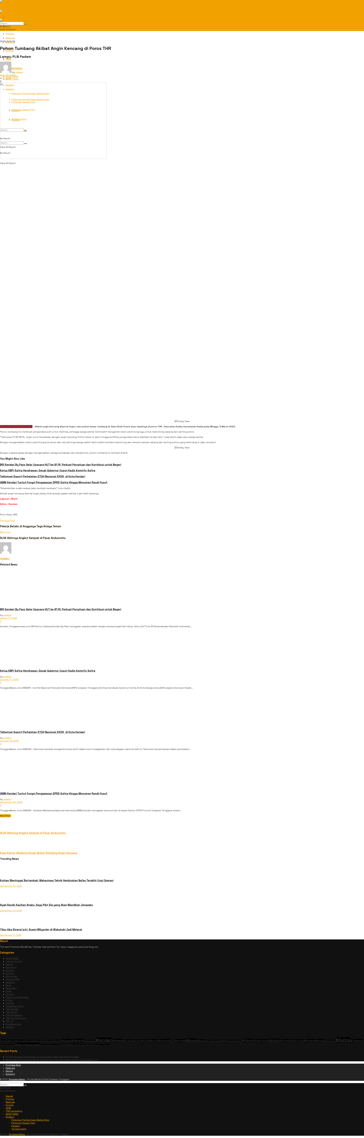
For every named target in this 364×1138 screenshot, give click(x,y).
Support (10, 1074)
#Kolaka (117, 1040)
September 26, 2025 (11, 802)
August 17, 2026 (8, 618)
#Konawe (127, 1040)
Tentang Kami (18, 1128)
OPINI (8, 59)
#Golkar (57, 1041)
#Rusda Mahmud (314, 1040)
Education (11, 967)
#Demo (37, 1041)
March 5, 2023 (7, 75)
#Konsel (145, 1040)
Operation (11, 988)
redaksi (19, 72)
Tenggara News (16, 1079)
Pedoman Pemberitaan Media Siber (30, 1120)
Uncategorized (13, 1024)
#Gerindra (50, 1041)
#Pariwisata (216, 1041)
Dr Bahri (82, 1045)
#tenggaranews (27, 1045)
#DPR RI (43, 1041)
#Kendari (104, 1040)
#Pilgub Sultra (261, 1040)
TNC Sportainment (16, 1018)
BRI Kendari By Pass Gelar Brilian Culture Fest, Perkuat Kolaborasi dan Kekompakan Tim (52, 1059)
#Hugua (66, 1040)
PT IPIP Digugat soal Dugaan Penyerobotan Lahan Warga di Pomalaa (42, 1056)
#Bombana (29, 1041)
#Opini (208, 1041)
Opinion (10, 994)
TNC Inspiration (14, 1015)
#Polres (284, 1040)
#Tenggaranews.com (49, 1045)
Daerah (9, 964)
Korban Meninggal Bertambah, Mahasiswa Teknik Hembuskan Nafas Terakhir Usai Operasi (56, 880)
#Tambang (357, 1040)
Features (10, 1068)
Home (3, 41)
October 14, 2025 (9, 740)
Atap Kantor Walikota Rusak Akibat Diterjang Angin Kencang (38, 853)
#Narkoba (200, 1040)
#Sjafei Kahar (329, 1041)
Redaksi (10, 1117)
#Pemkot (230, 1041)
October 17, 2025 (9, 679)
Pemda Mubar (93, 1045)
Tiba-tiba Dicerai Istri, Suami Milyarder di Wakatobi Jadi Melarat (41, 929)
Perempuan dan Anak (17, 997)
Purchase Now (13, 1065)
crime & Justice (14, 961)
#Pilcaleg (238, 1041)
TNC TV (10, 1021)
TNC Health (12, 1012)
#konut (154, 1040)
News (8, 985)
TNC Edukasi (12, 1009)
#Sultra (343, 1040)
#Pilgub (247, 1040)
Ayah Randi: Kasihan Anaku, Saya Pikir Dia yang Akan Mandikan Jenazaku (46, 905)
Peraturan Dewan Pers (23, 1122)
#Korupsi (164, 1040)
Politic (9, 1000)
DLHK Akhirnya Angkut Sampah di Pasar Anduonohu (33, 833)
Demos (9, 1071)
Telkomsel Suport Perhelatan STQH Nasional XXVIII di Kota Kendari (42, 476)
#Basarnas (19, 1041)
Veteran (10, 1027)
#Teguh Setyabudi (7, 1045)
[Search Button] (25, 1085)
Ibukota (11, 41)
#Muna (191, 1040)
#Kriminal (180, 1040)
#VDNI (64, 1045)
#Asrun (11, 1041)
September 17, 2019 (10, 935)
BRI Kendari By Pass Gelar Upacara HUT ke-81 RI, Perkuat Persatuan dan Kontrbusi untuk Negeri (60, 464)
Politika (10, 33)
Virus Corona (104, 1045)
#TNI (60, 1045)
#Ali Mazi (4, 1041)
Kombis (10, 973)
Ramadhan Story (15, 1006)
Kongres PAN (12, 979)
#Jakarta (78, 1040)
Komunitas (11, 976)
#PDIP (223, 1041)
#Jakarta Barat (89, 1041)
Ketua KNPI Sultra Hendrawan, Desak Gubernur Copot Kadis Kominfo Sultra (47, 470)
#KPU (172, 1041)
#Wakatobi (72, 1045)
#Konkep (136, 1041)
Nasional (10, 982)
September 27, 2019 (11, 886)
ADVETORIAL (12, 958)
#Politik (274, 1040)
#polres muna (296, 1040)
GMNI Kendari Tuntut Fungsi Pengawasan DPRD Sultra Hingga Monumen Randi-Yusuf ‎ (54, 482)
